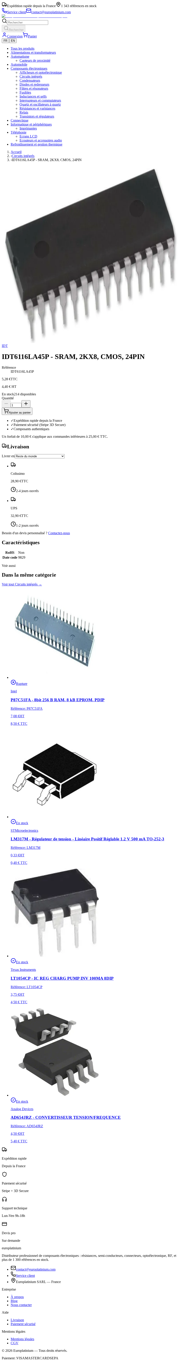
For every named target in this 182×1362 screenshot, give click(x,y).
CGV (14, 1343)
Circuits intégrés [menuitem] (31, 76)
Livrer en (8, 456)
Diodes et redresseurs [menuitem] (34, 84)
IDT (5, 346)
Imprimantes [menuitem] (28, 128)
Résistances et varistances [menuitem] (37, 108)
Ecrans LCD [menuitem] (28, 136)
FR (5, 40)
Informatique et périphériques (31, 124)
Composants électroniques (29, 68)
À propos (17, 1297)
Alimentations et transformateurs (33, 52)
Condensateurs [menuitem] (30, 80)
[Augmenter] (26, 404)
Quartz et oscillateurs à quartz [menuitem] (40, 104)
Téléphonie (18, 132)
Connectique (19, 120)
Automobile (19, 64)
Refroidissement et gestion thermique (36, 144)
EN (13, 40)
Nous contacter (21, 1305)
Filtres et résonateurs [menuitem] (34, 88)
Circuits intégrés (23, 156)
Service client (25, 1275)
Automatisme (20, 56)
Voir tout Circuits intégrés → (22, 584)
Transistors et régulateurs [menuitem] (37, 116)
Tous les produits (22, 48)
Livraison (17, 1320)
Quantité (8, 398)
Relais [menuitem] (24, 112)
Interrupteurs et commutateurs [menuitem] (40, 100)
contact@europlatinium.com (35, 1269)
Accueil (16, 152)
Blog (14, 1301)
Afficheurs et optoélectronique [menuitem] (41, 72)
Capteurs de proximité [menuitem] (35, 60)
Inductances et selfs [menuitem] (33, 96)
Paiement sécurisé (23, 1324)
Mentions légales (22, 1339)
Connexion (15, 36)
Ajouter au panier (20, 412)
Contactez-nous (59, 533)
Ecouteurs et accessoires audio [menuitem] (41, 140)
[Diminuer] (6, 404)
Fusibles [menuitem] (25, 92)
